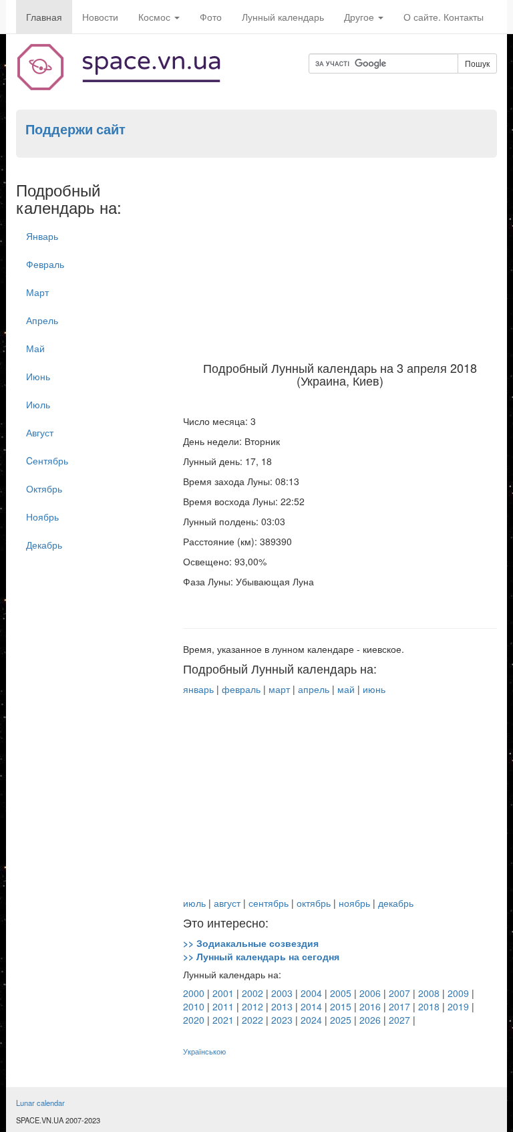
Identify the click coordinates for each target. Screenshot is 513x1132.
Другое (360, 16)
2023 (282, 1019)
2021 (223, 1019)
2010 (193, 1006)
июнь (374, 689)
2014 (311, 1006)
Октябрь (44, 488)
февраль (241, 689)
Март (37, 292)
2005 (340, 993)
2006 (370, 993)
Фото (211, 16)
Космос (155, 16)
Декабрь (44, 544)
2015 (340, 1006)
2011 (223, 1006)
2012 (252, 1006)
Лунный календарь (283, 16)
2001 (223, 993)
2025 (340, 1019)
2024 (311, 1019)
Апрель (42, 320)
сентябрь (268, 902)
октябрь (314, 902)
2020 (193, 1019)
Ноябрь (42, 516)
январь (198, 689)
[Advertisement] (340, 261)
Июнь (38, 376)
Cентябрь (47, 460)
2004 (311, 993)
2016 (370, 1006)
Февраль (45, 264)
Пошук (477, 63)
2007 (399, 993)
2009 (458, 993)
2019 (458, 1006)
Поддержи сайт (75, 129)
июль (194, 902)
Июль (38, 404)
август (227, 902)
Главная (44, 16)
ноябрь (354, 902)
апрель (313, 689)
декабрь (395, 902)
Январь (42, 236)
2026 (370, 1019)
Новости (100, 16)
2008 (429, 993)
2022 (252, 1019)
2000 (193, 993)
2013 (282, 1006)
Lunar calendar (40, 1102)
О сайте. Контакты (443, 16)
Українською (204, 1051)
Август (39, 432)
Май (35, 348)
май (346, 689)
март (279, 689)
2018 (429, 1006)
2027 (399, 1019)
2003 (282, 993)
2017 (399, 1006)
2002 (252, 993)
